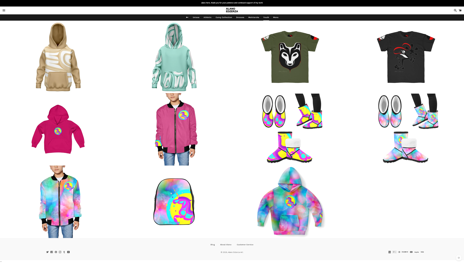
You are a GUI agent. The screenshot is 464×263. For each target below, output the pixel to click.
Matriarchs (253, 17)
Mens (275, 17)
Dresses (240, 17)
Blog (213, 245)
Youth (266, 17)
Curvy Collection (224, 17)
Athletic (207, 17)
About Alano (225, 245)
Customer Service (245, 245)
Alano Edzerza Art (235, 252)
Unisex (196, 17)
